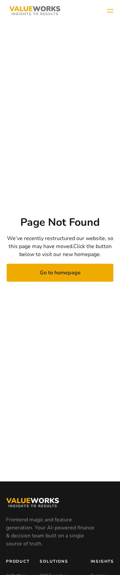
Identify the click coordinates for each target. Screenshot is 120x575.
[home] (33, 10)
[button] (110, 11)
